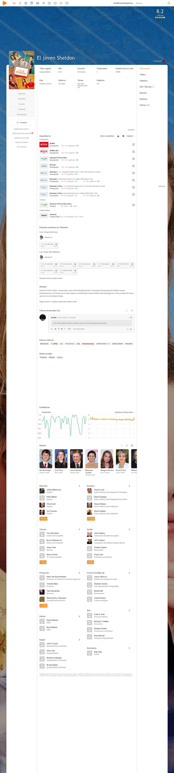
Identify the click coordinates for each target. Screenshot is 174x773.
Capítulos (144, 81)
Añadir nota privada (22, 138)
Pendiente (21, 99)
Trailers (143, 74)
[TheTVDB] (79, 345)
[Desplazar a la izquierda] (121, 445)
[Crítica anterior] (126, 310)
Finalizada (21, 109)
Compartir (23, 122)
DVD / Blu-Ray (147, 87)
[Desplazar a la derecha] (126, 445)
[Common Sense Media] (104, 345)
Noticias (143, 93)
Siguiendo (21, 94)
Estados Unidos (45, 84)
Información (145, 68)
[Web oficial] (44, 345)
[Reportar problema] (118, 136)
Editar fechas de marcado (22, 133)
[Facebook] (43, 359)
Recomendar (21, 147)
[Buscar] (169, 3)
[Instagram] (52, 359)
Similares (143, 99)
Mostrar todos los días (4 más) (50, 278)
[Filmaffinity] (54, 345)
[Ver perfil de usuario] (42, 317)
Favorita (22, 104)
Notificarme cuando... (22, 129)
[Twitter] (60, 359)
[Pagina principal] (5, 5)
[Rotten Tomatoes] (89, 345)
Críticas (145, 105)
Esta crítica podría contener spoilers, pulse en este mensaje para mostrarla (80, 323)
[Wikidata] (129, 345)
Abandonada (21, 114)
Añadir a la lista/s (21, 142)
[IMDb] (61, 345)
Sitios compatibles (107, 136)
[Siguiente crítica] (132, 310)
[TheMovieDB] (70, 345)
